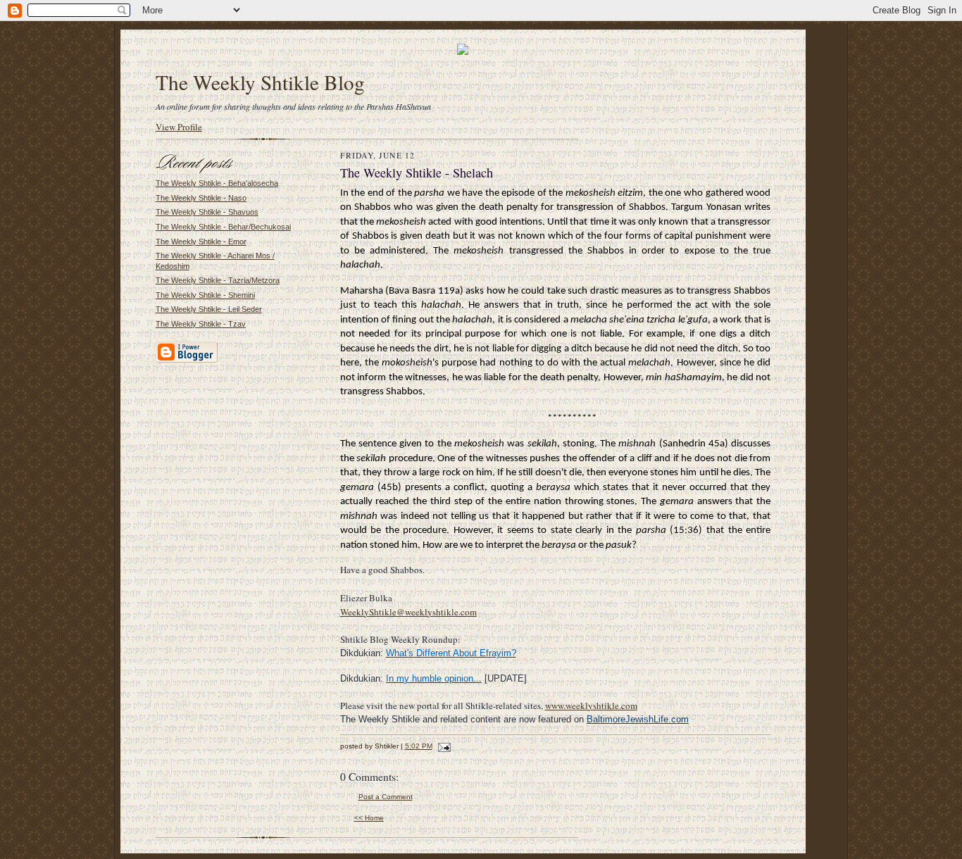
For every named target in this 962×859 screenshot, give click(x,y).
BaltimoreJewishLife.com (638, 719)
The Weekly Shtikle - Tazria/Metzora (218, 280)
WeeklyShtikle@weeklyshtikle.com (408, 612)
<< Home (369, 818)
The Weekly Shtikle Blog (260, 82)
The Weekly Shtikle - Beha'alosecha (217, 183)
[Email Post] (443, 746)
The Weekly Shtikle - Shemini (205, 295)
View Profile (179, 126)
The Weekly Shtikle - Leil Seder (209, 309)
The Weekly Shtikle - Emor (201, 241)
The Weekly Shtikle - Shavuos (207, 212)
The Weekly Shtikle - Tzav (201, 324)
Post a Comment (385, 797)
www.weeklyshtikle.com (591, 705)
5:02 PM (418, 746)
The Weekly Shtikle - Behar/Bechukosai (223, 226)
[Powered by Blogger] (187, 360)
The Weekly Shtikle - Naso (201, 198)
